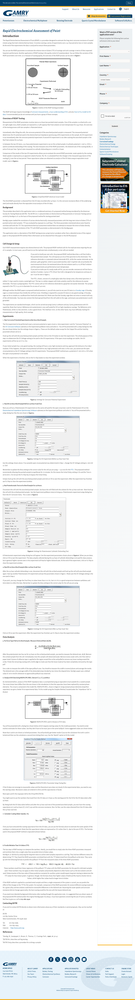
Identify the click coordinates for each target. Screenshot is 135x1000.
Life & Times (31, 971)
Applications (99, 9)
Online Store (126, 968)
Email (102, 84)
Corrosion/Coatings (71, 977)
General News (91, 971)
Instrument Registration (121, 16)
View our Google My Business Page (84, 959)
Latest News (90, 968)
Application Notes (72, 968)
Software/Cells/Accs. (123, 21)
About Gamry (32, 968)
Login (123, 974)
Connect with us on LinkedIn (64, 959)
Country (103, 75)
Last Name (104, 65)
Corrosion (46, 977)
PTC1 (72, 470)
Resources (86, 9)
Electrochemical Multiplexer (35, 21)
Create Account (126, 971)
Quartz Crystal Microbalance (94, 21)
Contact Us (111, 9)
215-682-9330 (8, 976)
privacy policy (42, 3)
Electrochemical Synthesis (51, 974)
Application (104, 47)
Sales (107, 971)
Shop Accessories (98, 16)
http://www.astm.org (17, 928)
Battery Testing (48, 971)
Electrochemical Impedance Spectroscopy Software (20, 410)
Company (104, 103)
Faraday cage (80, 290)
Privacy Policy (31, 977)
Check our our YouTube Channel (77, 959)
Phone (102, 94)
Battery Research (70, 974)
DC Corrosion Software (12, 327)
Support (65, 9)
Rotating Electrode (64, 21)
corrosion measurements (40, 112)
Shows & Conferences (93, 974)
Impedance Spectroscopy (73, 971)
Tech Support (109, 974)
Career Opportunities (93, 977)
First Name (104, 56)
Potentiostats (8, 21)
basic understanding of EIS (59, 112)
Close (129, 3)
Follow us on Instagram (70, 959)
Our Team (30, 974)
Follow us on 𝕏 (57, 959)
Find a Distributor (111, 977)
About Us (75, 9)
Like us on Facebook (50, 959)
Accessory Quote (126, 977)
